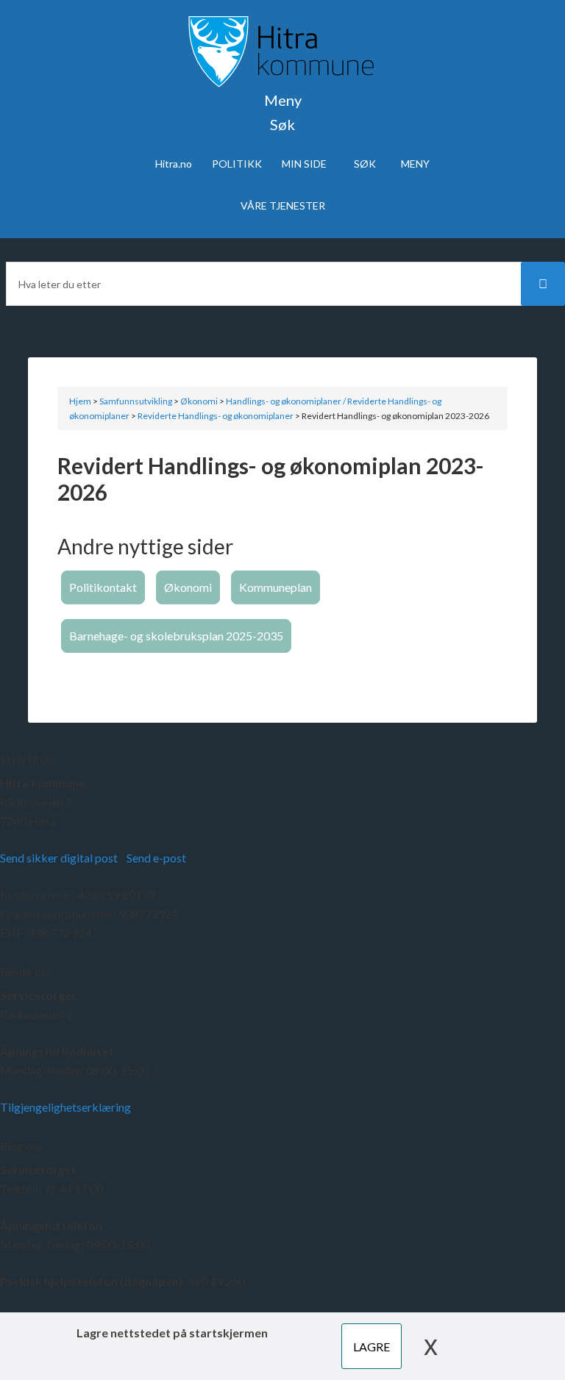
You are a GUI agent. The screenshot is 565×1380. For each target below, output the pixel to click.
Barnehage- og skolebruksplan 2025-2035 (176, 636)
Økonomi (188, 587)
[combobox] (282, 284)
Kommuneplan (275, 587)
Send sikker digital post (59, 858)
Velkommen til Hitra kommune (282, 51)
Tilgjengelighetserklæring (65, 1107)
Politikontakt (103, 587)
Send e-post (156, 858)
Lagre (371, 1347)
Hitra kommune (42, 783)
